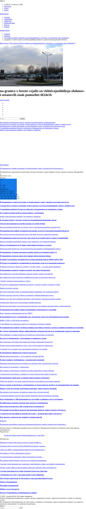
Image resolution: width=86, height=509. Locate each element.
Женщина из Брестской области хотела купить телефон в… (21, 442)
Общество (7, 21)
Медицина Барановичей (9, 485)
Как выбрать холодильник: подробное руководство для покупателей (24, 392)
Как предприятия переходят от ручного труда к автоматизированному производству (30, 227)
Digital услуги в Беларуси (9, 489)
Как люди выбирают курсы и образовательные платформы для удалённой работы (29, 292)
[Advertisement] (43, 147)
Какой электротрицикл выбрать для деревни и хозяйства (20, 130)
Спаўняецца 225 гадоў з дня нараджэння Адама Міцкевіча (22, 475)
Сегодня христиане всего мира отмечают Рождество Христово (23, 471)
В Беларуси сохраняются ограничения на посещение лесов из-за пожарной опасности (32, 263)
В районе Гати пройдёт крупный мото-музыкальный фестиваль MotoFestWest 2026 (31, 259)
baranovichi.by (5, 30)
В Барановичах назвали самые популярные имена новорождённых (25, 256)
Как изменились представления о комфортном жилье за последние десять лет (27, 277)
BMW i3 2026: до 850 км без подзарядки (14, 320)
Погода (6, 25)
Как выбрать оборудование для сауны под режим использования (23, 460)
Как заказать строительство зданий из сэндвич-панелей (21, 417)
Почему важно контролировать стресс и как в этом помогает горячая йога (26, 345)
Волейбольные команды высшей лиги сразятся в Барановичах (24, 403)
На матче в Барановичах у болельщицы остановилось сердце (23, 338)
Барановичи (4, 14)
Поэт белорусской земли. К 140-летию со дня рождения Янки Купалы (26, 478)
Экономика (8, 19)
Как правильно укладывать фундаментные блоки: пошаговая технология (26, 342)
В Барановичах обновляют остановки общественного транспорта (25, 378)
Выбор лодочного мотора (9, 288)
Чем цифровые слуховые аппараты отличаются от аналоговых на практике (27, 335)
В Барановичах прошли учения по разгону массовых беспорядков (25, 270)
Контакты (7, 6)
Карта (6, 10)
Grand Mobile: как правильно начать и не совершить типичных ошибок (25, 324)
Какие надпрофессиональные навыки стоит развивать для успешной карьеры (28, 241)
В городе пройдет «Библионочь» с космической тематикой (22, 360)
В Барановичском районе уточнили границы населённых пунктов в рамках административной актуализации (41, 328)
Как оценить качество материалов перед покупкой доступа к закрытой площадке (29, 234)
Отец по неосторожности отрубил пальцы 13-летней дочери (22, 224)
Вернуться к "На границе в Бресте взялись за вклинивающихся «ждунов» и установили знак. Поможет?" (38, 43)
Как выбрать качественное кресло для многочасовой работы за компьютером (27, 122)
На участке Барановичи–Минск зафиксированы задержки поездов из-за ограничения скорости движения (40, 331)
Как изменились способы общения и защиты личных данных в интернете (26, 274)
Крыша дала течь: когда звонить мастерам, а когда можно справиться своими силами (30, 299)
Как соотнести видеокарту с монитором (14, 367)
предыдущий (4, 100)
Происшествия (9, 23)
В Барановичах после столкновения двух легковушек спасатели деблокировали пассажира (34, 317)
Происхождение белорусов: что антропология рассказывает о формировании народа (30, 249)
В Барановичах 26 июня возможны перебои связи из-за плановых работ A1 (28, 252)
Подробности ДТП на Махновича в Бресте (15, 453)
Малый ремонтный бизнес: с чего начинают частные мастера (22, 356)
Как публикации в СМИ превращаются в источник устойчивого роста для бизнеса (31, 399)
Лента (6, 8)
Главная (7, 17)
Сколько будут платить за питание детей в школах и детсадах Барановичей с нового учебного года (35, 124)
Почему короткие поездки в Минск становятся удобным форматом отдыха (26, 295)
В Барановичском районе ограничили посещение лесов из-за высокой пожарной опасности (34, 231)
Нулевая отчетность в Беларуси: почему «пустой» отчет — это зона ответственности (30, 267)
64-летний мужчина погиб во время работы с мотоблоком (22, 213)
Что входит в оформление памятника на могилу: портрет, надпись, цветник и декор (30, 284)
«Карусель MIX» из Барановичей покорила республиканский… (23, 450)
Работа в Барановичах (8, 482)
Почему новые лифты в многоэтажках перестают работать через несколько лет (28, 468)
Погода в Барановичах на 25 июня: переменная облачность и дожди (25, 245)
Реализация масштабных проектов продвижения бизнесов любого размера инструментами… (33, 424)
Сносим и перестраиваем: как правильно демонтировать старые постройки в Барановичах (32, 464)
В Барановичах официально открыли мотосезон (18, 353)
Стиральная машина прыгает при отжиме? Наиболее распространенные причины (29, 396)
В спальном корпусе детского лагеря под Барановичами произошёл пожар (28, 220)
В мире (6, 27)
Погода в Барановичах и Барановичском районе (18, 493)
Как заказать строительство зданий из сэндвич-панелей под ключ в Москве (27, 371)
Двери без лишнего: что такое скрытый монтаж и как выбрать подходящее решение (30, 381)
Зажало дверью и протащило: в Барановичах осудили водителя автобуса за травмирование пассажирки (39, 385)
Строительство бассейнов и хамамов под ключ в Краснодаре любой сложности (28, 374)
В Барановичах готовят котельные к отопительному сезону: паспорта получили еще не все (32, 126)
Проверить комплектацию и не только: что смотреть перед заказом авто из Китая (29, 363)
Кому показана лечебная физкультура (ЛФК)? (16, 313)
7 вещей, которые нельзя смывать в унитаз (15, 281)
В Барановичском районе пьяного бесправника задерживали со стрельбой (28, 310)
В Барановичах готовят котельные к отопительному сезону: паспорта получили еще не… (32, 168)
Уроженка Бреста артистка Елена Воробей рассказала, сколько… (23, 446)
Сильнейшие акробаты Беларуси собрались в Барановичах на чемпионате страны (29, 128)
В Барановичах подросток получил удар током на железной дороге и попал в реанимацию (34, 238)
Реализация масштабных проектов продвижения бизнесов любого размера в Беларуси (33, 410)
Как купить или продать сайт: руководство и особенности (22, 406)
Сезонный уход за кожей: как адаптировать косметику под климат (23, 349)
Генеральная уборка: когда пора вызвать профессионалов (20, 302)
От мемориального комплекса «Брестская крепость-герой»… (22, 457)
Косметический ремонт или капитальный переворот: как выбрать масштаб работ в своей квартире (35, 306)
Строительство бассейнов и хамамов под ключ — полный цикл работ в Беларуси (31, 414)
